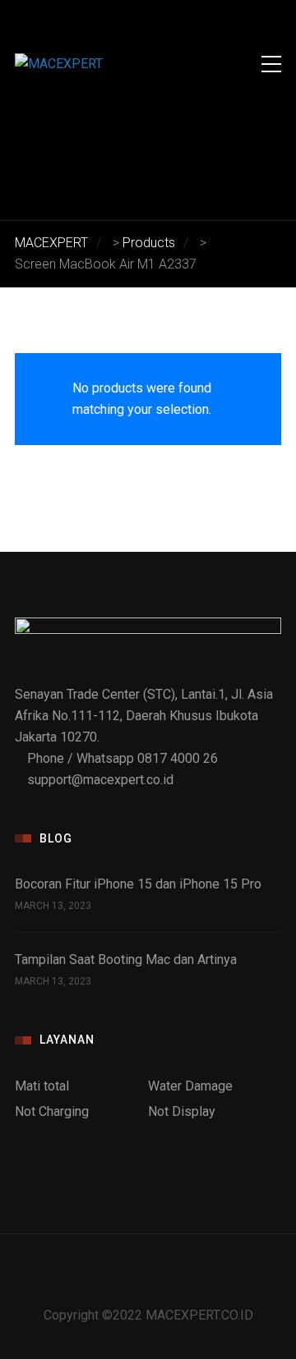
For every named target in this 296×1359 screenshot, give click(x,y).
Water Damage (190, 1086)
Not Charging (52, 1111)
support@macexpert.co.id (100, 779)
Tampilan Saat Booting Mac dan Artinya (126, 959)
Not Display (181, 1111)
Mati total (42, 1086)
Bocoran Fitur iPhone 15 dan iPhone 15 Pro (138, 884)
